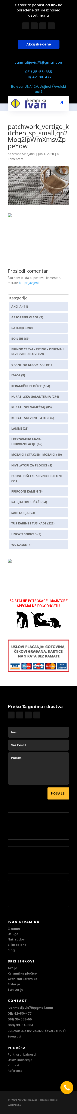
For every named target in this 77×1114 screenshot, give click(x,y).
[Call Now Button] (66, 1087)
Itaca (15, 375)
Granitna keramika (27, 365)
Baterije (18, 328)
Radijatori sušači (26, 502)
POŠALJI (58, 793)
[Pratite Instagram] (34, 25)
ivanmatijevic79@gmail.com (38, 62)
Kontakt (13, 1065)
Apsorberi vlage (24, 317)
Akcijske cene (38, 44)
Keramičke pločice (22, 973)
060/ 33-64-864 (20, 1025)
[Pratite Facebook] (25, 25)
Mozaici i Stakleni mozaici (33, 454)
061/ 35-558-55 (20, 1019)
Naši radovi (16, 939)
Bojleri (17, 338)
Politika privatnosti (22, 1054)
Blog (11, 950)
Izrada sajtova (48, 1099)
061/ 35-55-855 (38, 71)
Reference (15, 1071)
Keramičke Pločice (26, 386)
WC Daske (19, 545)
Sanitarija (20, 513)
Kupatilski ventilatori (30, 418)
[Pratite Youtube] (42, 25)
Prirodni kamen (24, 491)
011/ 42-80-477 (38, 77)
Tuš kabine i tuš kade (28, 523)
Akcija (16, 306)
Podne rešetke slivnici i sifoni (36, 476)
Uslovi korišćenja (20, 1060)
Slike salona (17, 945)
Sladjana (28, 154)
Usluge (13, 934)
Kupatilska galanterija (31, 396)
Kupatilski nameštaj (28, 407)
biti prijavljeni (29, 283)
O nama (14, 928)
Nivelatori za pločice (29, 465)
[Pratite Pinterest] (51, 25)
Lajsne (16, 428)
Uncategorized (24, 534)
